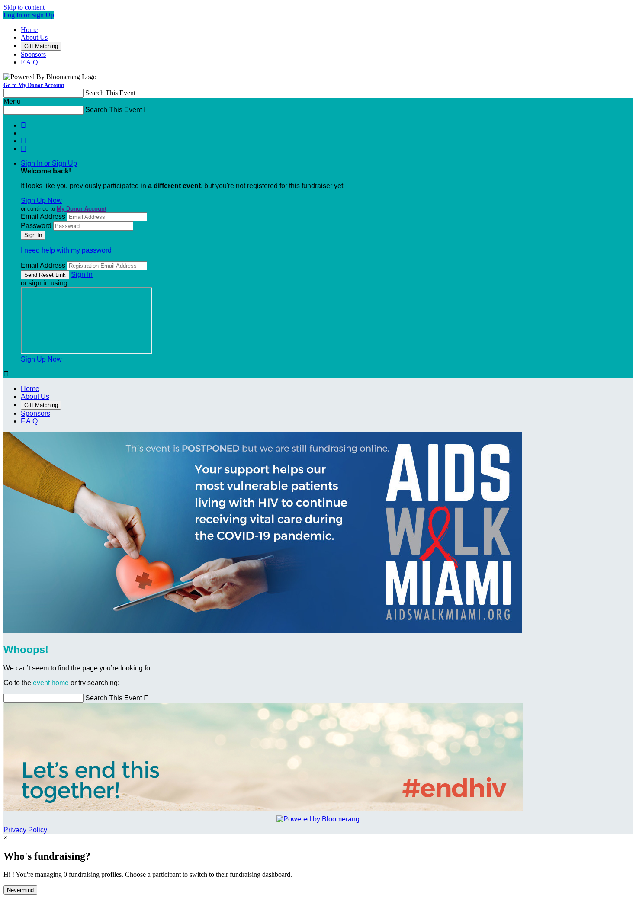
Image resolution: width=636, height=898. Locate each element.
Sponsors (33, 54)
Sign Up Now (41, 200)
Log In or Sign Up (28, 15)
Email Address (43, 216)
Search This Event (110, 92)
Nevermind (20, 890)
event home (51, 682)
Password (36, 225)
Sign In (82, 274)
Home (29, 29)
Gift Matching (41, 46)
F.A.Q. (30, 62)
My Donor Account (81, 208)
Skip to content (24, 7)
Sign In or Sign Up (49, 163)
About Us (34, 37)
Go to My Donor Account (33, 85)
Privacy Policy (25, 830)
